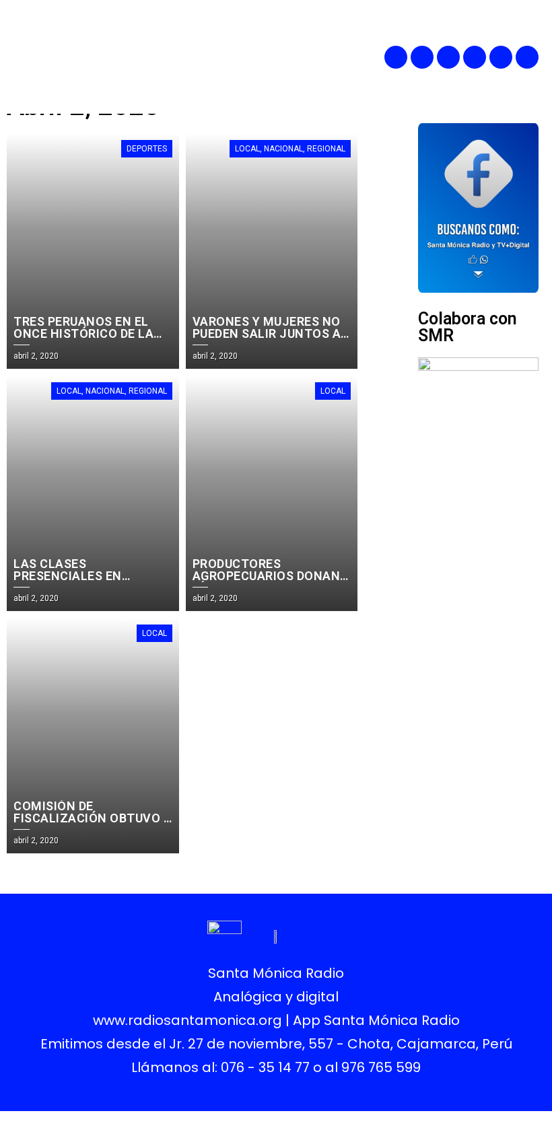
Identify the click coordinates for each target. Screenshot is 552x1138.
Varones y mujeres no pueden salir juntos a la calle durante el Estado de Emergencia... (272, 339)
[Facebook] (395, 57)
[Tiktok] (527, 57)
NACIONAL (283, 148)
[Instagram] (448, 57)
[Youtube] (500, 57)
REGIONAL (326, 148)
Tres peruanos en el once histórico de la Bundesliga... (83, 333)
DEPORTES (147, 148)
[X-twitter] (474, 57)
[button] (307, 57)
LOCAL (247, 148)
